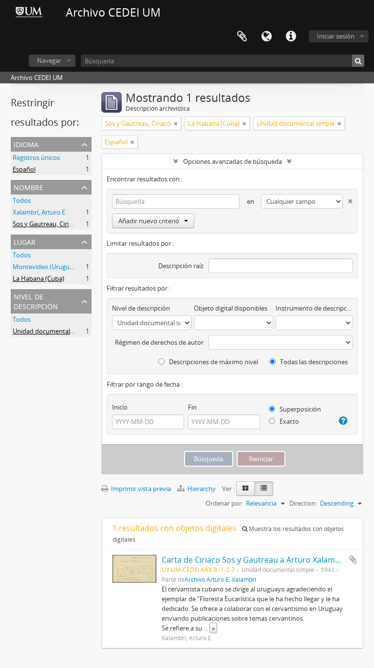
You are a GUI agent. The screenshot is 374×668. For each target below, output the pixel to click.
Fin (192, 407)
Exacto (288, 421)
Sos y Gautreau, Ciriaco (46, 223)
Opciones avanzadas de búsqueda (232, 161)
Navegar (49, 60)
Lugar (25, 241)
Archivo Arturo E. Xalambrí (220, 579)
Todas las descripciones (313, 361)
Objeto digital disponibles (230, 308)
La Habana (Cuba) (38, 278)
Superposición (299, 409)
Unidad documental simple (52, 331)
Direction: (303, 503)
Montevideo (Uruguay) (45, 266)
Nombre (28, 186)
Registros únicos (36, 157)
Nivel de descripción (36, 300)
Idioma (266, 36)
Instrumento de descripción (314, 308)
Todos (22, 200)
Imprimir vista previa (140, 488)
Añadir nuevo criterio (148, 220)
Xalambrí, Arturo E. (40, 212)
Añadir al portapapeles (353, 560)
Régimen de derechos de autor (159, 342)
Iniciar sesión (336, 36)
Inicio (120, 407)
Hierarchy (201, 488)
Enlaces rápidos (291, 36)
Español (24, 169)
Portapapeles (242, 36)
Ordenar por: (224, 503)
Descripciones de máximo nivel (213, 361)
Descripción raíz (181, 265)
